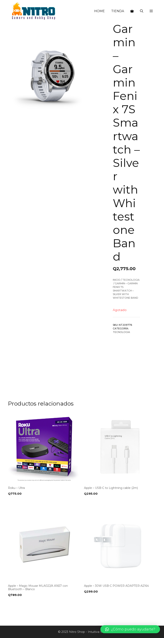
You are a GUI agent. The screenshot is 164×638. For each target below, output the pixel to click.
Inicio (116, 279)
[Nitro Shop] (34, 11)
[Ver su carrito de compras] (132, 11)
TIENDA (117, 11)
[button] (151, 11)
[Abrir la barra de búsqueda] (141, 11)
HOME (99, 11)
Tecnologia (131, 279)
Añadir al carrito (23, 502)
